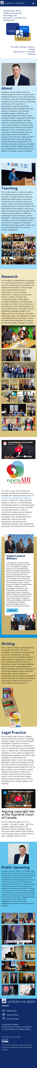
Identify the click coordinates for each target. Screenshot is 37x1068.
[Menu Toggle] (33, 3)
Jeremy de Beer (13, 1019)
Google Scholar (13, 1015)
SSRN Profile (11, 1011)
